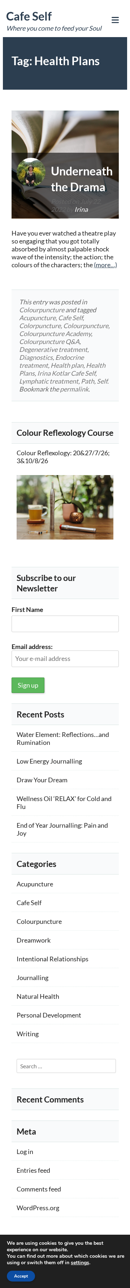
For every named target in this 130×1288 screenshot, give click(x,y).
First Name (27, 609)
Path (87, 381)
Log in (25, 1151)
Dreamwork (34, 940)
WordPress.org (38, 1208)
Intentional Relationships (52, 959)
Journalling (32, 977)
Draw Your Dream (42, 780)
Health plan (67, 365)
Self (102, 381)
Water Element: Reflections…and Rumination (63, 738)
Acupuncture (37, 318)
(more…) (105, 265)
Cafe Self (29, 16)
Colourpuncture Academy (55, 333)
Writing (28, 1034)
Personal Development (49, 1015)
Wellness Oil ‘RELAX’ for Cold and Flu (64, 802)
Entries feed (33, 1170)
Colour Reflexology (43, 453)
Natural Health (38, 996)
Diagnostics (36, 357)
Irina (81, 209)
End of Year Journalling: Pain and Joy (62, 829)
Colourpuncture (41, 310)
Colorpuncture (40, 326)
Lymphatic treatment (48, 381)
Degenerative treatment (53, 349)
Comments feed (39, 1189)
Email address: (32, 646)
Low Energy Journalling (49, 761)
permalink (74, 389)
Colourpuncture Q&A (49, 341)
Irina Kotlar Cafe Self (66, 373)
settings (80, 1263)
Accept (21, 1276)
